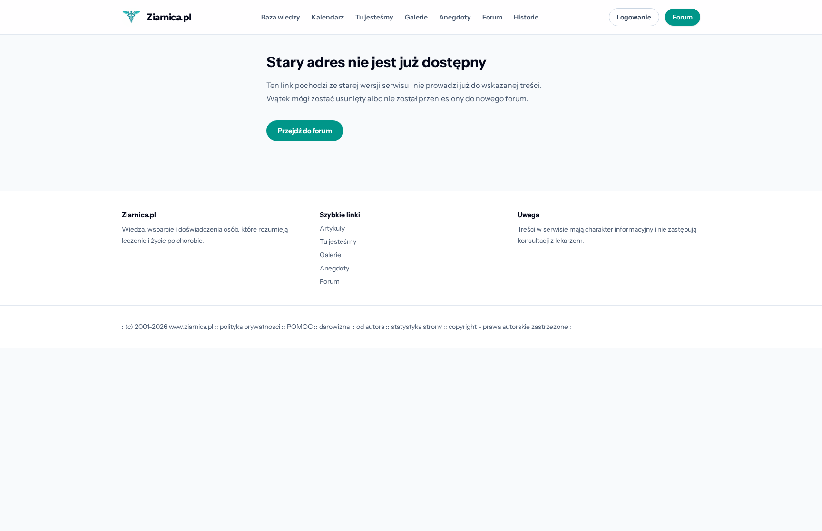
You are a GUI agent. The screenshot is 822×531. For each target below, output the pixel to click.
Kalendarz (328, 17)
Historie (526, 17)
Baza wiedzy (280, 17)
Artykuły (332, 228)
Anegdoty (455, 17)
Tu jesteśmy (374, 17)
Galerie (416, 17)
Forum (492, 17)
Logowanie (634, 17)
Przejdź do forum (305, 130)
